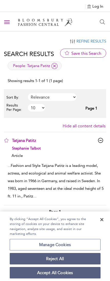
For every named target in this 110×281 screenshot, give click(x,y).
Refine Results (91, 41)
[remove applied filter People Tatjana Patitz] (54, 66)
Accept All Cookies (55, 272)
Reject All (55, 258)
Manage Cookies (55, 244)
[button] (6, 140)
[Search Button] (102, 21)
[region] (55, 246)
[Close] (101, 219)
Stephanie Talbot (26, 148)
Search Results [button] (29, 53)
